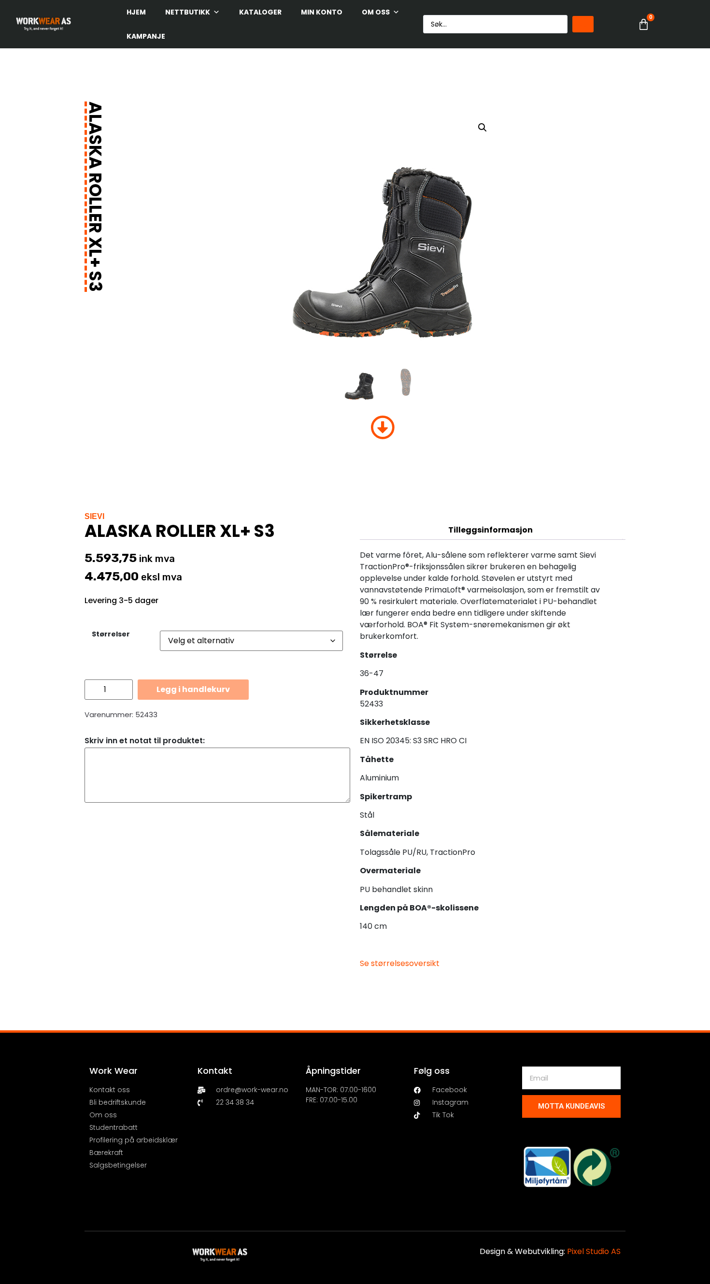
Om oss (376, 12)
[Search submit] (583, 24)
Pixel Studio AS (594, 1251)
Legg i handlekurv (193, 689)
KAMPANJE (146, 36)
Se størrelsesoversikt (400, 963)
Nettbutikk (187, 12)
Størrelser (111, 634)
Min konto (321, 12)
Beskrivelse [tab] (490, 510)
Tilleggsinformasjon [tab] (490, 529)
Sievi (94, 516)
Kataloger (260, 12)
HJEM (136, 12)
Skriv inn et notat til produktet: (145, 741)
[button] (482, 127)
